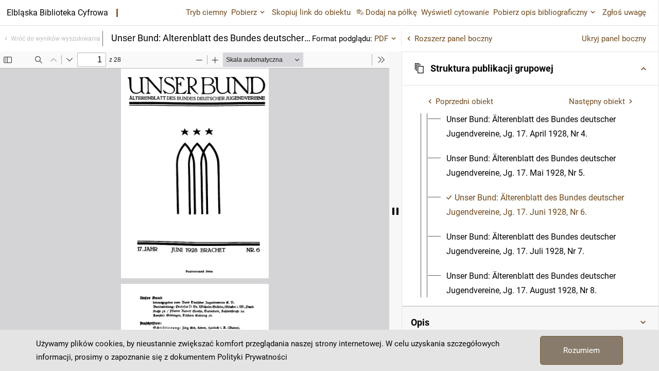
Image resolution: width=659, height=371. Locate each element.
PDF (381, 38)
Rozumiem (581, 350)
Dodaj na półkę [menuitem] (391, 12)
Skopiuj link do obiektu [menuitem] (311, 12)
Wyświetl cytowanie (455, 12)
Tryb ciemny (206, 12)
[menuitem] (539, 126)
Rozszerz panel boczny (453, 38)
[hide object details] (395, 211)
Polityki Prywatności (252, 357)
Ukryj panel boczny (614, 38)
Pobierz (244, 12)
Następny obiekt (597, 101)
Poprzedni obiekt (464, 101)
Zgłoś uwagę (624, 12)
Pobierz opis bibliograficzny (540, 12)
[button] (530, 68)
